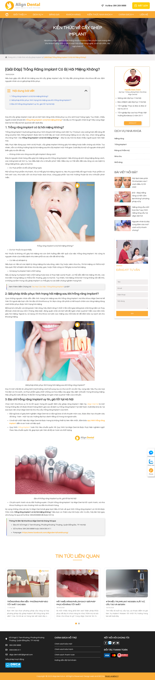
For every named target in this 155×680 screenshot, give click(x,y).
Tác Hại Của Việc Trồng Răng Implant (47, 287)
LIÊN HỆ (144, 14)
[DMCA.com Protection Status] (13, 665)
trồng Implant (24, 427)
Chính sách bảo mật (63, 644)
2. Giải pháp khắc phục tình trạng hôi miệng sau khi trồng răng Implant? (40, 100)
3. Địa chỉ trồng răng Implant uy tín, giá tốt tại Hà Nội (31, 104)
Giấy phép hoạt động (14, 659)
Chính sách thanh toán (65, 655)
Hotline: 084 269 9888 (115, 5)
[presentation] (6, 596)
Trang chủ (12, 57)
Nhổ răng (118, 162)
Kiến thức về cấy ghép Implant (30, 57)
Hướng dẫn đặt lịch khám (65, 660)
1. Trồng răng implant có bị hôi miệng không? (28, 96)
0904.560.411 (15, 650)
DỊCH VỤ (37, 14)
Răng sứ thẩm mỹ (122, 150)
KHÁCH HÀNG (73, 14)
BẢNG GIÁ (54, 14)
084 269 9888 (15, 645)
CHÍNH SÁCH (125, 14)
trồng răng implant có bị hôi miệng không (44, 120)
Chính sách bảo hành (64, 649)
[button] (76, 623)
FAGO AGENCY (112, 676)
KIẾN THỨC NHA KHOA (99, 14)
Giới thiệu (19, 14)
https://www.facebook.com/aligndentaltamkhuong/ (45, 532)
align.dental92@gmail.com (21, 655)
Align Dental (92, 404)
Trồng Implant (120, 144)
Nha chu (118, 156)
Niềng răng (119, 139)
